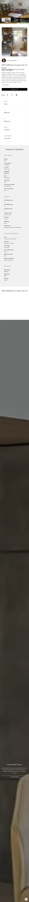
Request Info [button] (14, 89)
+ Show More (5, 85)
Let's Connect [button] (14, 776)
